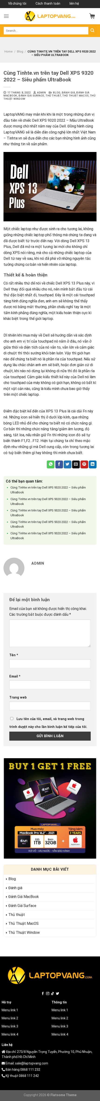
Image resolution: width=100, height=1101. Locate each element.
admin (41, 92)
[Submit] (92, 31)
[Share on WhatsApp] (50, 464)
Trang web (18, 697)
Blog (20, 51)
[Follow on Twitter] (57, 994)
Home (8, 51)
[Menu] (6, 16)
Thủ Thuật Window (24, 932)
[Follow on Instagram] (47, 994)
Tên (13, 655)
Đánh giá (68, 92)
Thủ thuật (53, 95)
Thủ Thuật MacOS (75, 95)
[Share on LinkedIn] (93, 464)
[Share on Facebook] (59, 464)
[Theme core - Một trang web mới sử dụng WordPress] (50, 16)
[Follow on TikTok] (52, 994)
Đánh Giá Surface (31, 95)
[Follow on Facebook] (42, 994)
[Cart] (92, 16)
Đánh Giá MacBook (23, 897)
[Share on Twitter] (67, 464)
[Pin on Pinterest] (84, 464)
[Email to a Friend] (76, 464)
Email (14, 676)
